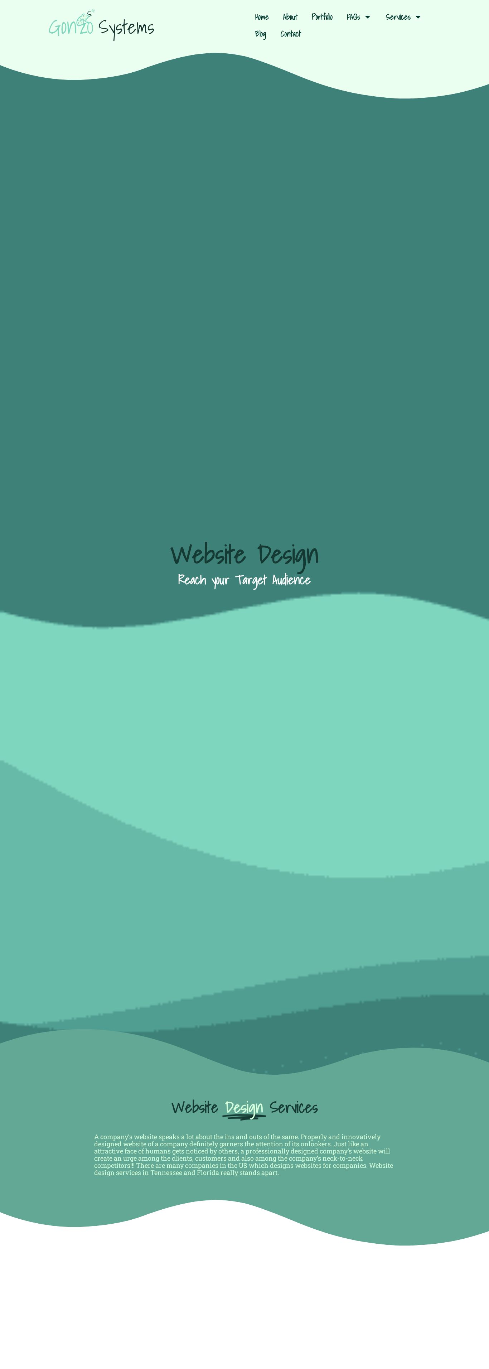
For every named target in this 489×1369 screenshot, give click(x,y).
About (290, 16)
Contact (291, 33)
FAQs (353, 16)
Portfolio (322, 16)
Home (262, 16)
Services (398, 16)
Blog (260, 33)
